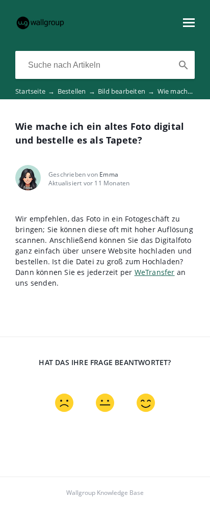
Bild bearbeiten (126, 91)
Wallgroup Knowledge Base (105, 492)
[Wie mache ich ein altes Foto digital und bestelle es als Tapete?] (40, 27)
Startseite (35, 91)
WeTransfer (155, 272)
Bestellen (76, 91)
